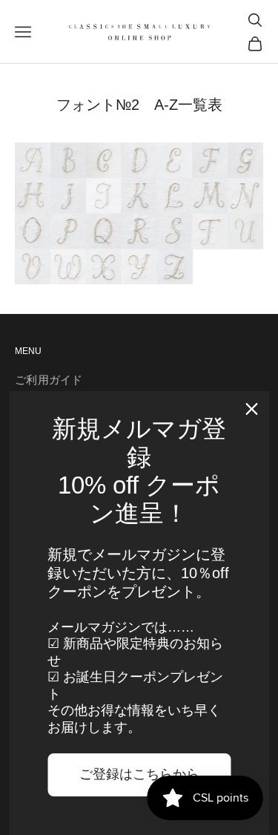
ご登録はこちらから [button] (139, 774)
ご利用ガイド (49, 379)
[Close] (251, 409)
